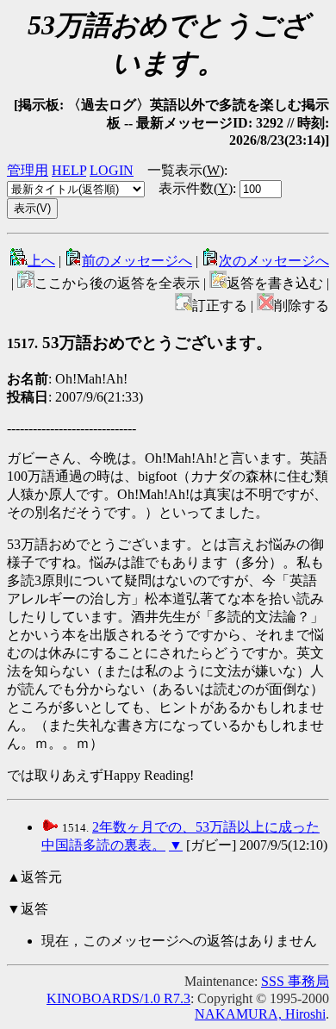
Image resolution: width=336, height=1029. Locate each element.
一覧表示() (185, 170)
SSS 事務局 (295, 981)
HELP (69, 170)
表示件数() (196, 188)
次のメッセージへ (274, 260)
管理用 (27, 170)
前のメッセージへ (137, 260)
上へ (41, 260)
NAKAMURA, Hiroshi (260, 1014)
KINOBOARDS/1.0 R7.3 (118, 998)
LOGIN (112, 170)
